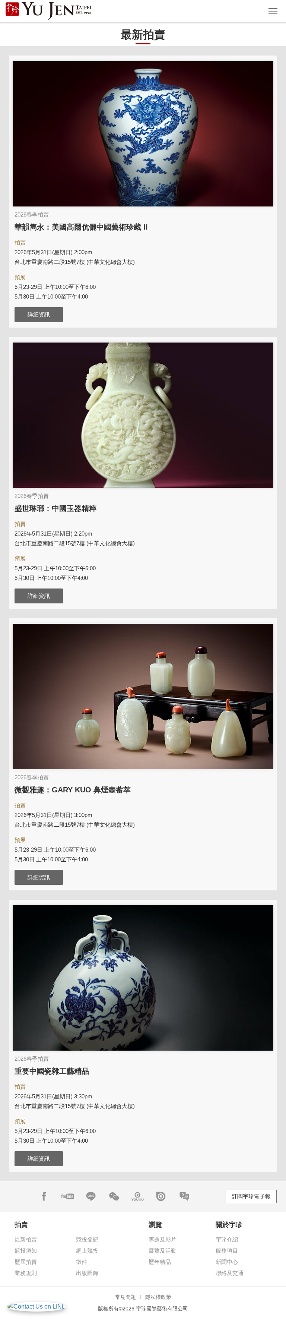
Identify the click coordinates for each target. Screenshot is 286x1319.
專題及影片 (163, 1239)
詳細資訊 (39, 314)
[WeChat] (114, 1196)
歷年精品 (160, 1262)
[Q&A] (184, 1196)
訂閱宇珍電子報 (251, 1196)
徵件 (81, 1262)
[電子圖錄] (160, 1196)
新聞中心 (227, 1262)
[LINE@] (90, 1196)
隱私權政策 (158, 1297)
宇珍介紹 (227, 1239)
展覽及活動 (163, 1250)
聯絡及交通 (230, 1273)
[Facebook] (43, 1196)
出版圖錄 (87, 1273)
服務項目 (227, 1250)
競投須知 (26, 1250)
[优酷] (137, 1196)
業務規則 (26, 1273)
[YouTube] (67, 1196)
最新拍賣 (26, 1239)
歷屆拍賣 (26, 1262)
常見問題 (125, 1297)
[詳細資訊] (143, 133)
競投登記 (87, 1239)
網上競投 (87, 1250)
